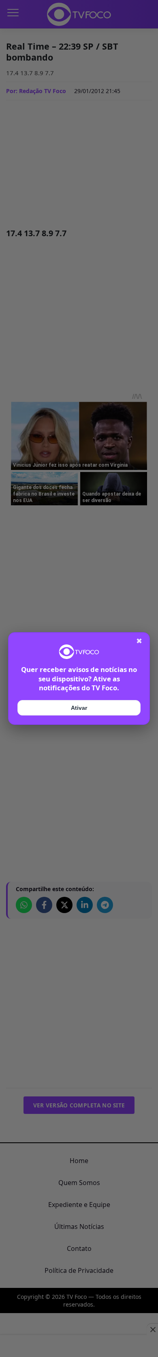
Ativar (79, 708)
